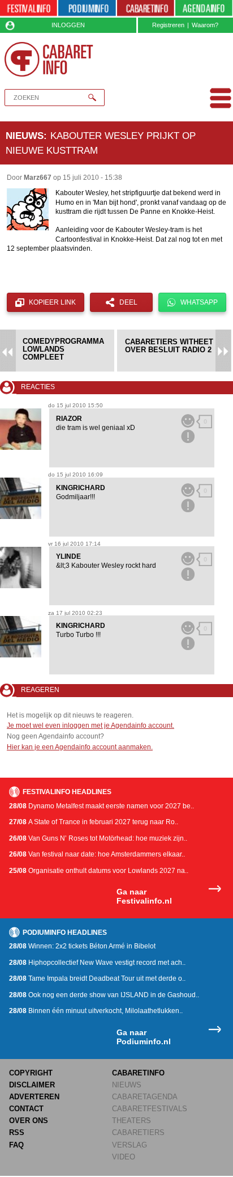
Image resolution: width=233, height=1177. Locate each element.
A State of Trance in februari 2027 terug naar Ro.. (93, 822)
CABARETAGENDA (145, 1096)
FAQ (16, 1145)
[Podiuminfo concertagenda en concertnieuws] (86, 9)
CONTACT (26, 1108)
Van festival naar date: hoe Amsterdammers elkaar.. (97, 854)
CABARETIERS (138, 1132)
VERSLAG (129, 1145)
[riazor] (20, 429)
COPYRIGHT (31, 1073)
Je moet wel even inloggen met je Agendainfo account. (90, 725)
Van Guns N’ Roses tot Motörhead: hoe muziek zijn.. (98, 838)
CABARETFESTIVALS (149, 1108)
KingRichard (80, 487)
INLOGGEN (68, 25)
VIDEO (123, 1157)
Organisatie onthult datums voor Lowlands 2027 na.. (98, 871)
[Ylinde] (20, 567)
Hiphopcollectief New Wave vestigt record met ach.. (97, 963)
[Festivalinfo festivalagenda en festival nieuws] (28, 9)
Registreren (168, 25)
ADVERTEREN (34, 1096)
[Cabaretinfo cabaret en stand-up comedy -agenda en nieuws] (145, 9)
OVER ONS (28, 1120)
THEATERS (131, 1120)
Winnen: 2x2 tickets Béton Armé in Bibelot (82, 946)
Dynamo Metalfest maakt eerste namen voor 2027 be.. (101, 806)
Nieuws (25, 135)
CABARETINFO (138, 1073)
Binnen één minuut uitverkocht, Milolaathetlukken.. (96, 1011)
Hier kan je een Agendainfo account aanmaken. (80, 747)
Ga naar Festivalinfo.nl (144, 896)
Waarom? (205, 25)
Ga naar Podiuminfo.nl (143, 1037)
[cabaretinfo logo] (49, 59)
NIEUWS (126, 1085)
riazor (69, 418)
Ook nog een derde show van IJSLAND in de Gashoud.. (104, 995)
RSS (16, 1132)
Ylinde (68, 556)
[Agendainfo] (203, 9)
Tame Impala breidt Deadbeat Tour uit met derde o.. (97, 978)
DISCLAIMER (32, 1085)
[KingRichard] (20, 498)
